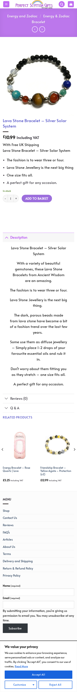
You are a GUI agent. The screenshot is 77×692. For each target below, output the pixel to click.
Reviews (8, 525)
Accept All (38, 674)
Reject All (55, 684)
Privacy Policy (11, 575)
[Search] (62, 4)
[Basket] (71, 4)
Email (11, 598)
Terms (7, 554)
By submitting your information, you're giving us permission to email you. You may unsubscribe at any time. (38, 615)
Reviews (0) (19, 398)
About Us (9, 546)
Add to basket (36, 198)
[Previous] (2, 457)
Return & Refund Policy (18, 568)
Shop (6, 510)
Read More (21, 666)
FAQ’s (6, 532)
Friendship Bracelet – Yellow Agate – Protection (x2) (55, 471)
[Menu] (6, 4)
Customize (19, 684)
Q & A (14, 408)
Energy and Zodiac (22, 15)
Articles (8, 539)
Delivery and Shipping (18, 561)
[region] (38, 666)
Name (12, 585)
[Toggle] (6, 237)
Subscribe (15, 628)
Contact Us (10, 518)
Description (18, 237)
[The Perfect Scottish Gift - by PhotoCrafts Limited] (34, 4)
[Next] (74, 457)
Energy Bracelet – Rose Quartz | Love (16, 469)
